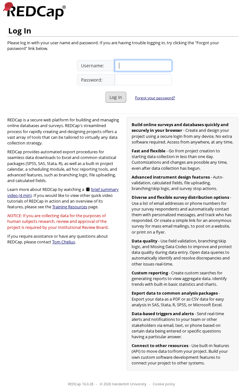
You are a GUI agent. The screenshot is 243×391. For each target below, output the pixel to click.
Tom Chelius (63, 242)
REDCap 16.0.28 (80, 384)
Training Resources (69, 207)
